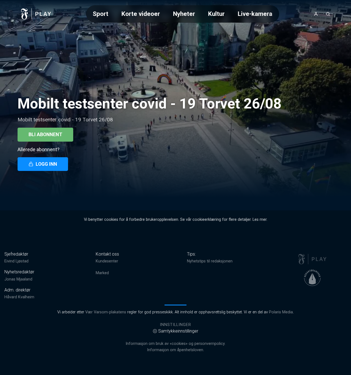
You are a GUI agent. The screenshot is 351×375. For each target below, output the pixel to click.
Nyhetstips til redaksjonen (210, 261)
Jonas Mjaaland (18, 279)
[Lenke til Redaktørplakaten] (312, 278)
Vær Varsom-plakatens (105, 312)
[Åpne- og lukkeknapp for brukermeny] (315, 13)
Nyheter (184, 13)
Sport (100, 13)
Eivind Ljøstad (16, 261)
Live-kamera (255, 13)
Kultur (216, 13)
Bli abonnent (45, 134)
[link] (36, 14)
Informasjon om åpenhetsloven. (175, 350)
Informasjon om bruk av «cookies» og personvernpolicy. (175, 343)
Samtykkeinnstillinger (178, 331)
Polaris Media (281, 312)
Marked (102, 273)
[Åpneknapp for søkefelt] (327, 13)
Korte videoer (140, 13)
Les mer (260, 219)
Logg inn (46, 164)
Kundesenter (107, 261)
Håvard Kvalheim (19, 297)
